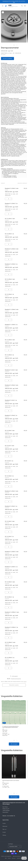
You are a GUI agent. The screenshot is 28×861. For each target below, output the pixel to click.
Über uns (4, 829)
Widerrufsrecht (24, 856)
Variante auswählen (7, 58)
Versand (4, 54)
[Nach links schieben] (11, 45)
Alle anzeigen (14, 744)
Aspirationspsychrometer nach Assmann (10, 780)
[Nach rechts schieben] (16, 45)
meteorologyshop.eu (8, 856)
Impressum (14, 858)
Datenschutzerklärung (16, 856)
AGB (6, 858)
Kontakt (4, 832)
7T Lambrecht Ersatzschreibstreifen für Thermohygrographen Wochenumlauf (10, 727)
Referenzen (5, 826)
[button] (2, 5)
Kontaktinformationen (20, 858)
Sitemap (4, 835)
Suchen (4, 823)
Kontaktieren (5, 1)
